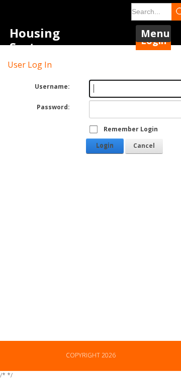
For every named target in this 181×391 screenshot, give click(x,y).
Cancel (144, 145)
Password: (53, 107)
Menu (155, 33)
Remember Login (131, 129)
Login (105, 145)
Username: (52, 86)
